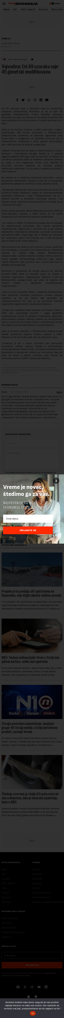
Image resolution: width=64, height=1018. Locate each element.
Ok (32, 1013)
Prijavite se (28, 530)
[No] (60, 1008)
